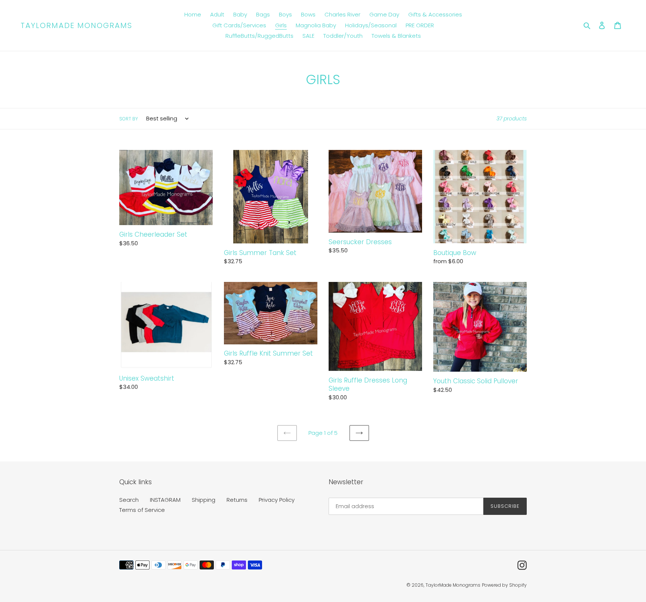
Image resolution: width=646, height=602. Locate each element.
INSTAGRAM (165, 500)
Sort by (128, 119)
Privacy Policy (277, 500)
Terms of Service (142, 510)
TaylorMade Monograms (76, 25)
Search (129, 500)
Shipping (203, 500)
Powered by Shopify (504, 585)
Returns (237, 500)
